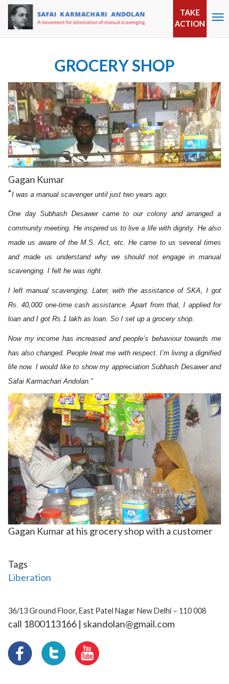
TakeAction (190, 18)
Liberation (29, 577)
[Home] (76, 16)
